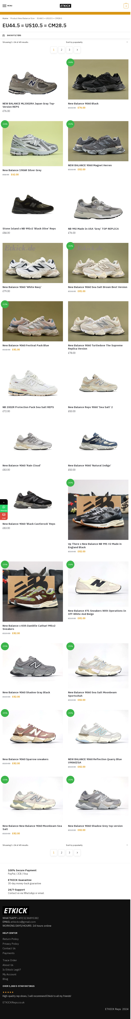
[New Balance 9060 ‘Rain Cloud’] (33, 441)
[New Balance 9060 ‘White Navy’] (33, 263)
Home (5, 18)
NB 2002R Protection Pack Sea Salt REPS (28, 407)
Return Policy (11, 939)
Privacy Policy (11, 943)
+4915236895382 (28, 918)
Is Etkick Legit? (12, 969)
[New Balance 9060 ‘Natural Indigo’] (98, 441)
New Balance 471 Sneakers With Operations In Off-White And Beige (97, 612)
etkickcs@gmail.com (23, 921)
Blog (5, 979)
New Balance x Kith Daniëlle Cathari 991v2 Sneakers (29, 627)
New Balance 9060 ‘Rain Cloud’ (22, 465)
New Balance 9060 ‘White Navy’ (22, 287)
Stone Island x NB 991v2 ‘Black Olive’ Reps (29, 228)
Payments (8, 953)
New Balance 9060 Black (83, 103)
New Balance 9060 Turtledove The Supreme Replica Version (95, 347)
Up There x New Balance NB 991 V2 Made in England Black (95, 545)
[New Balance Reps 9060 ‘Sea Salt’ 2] (98, 383)
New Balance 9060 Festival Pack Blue (26, 345)
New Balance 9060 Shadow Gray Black (26, 692)
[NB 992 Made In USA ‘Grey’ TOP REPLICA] (98, 204)
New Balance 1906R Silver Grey (22, 170)
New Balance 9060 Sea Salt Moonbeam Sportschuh (92, 694)
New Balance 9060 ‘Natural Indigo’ (89, 465)
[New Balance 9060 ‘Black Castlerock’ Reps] (33, 500)
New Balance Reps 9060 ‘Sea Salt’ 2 (90, 407)
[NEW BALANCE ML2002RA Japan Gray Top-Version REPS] (33, 79)
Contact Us (9, 948)
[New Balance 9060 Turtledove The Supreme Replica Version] (98, 321)
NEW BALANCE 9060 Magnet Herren (90, 165)
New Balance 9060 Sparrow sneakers (25, 759)
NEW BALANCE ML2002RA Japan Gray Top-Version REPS (29, 105)
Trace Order (10, 960)
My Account (9, 974)
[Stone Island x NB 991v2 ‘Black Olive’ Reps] (33, 204)
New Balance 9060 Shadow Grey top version (95, 825)
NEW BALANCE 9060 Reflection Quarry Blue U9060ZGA (95, 761)
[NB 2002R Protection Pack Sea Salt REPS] (33, 383)
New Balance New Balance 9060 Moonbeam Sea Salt (32, 827)
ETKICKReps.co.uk (14, 1002)
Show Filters (14, 35)
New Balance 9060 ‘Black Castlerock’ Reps (29, 523)
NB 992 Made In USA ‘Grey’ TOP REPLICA (93, 228)
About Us (8, 965)
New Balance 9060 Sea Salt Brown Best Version (97, 287)
